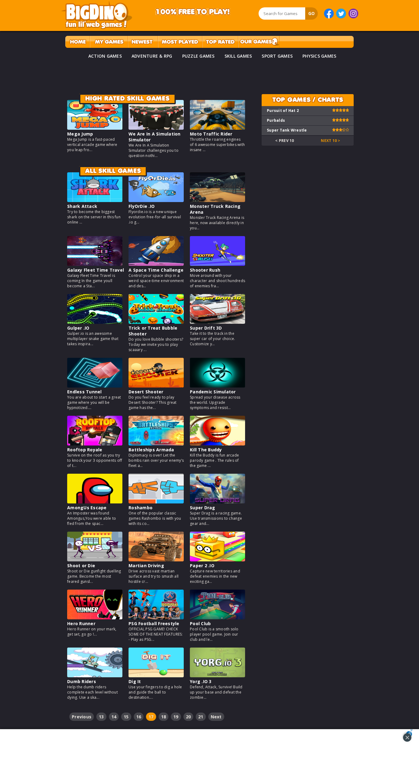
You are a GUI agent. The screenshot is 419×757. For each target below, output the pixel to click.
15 (126, 717)
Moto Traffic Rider (211, 134)
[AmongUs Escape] (94, 502)
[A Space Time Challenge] (156, 264)
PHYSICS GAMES (319, 56)
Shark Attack (82, 206)
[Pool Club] (217, 618)
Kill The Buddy (206, 450)
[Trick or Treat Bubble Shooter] (156, 322)
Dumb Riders (81, 681)
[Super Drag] (217, 502)
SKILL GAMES (238, 56)
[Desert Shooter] (156, 386)
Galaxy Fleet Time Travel (95, 270)
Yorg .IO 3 (201, 681)
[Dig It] (156, 676)
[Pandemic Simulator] (217, 386)
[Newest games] (143, 42)
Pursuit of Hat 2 (283, 110)
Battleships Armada (151, 450)
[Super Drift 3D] (217, 322)
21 (200, 717)
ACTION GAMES (105, 56)
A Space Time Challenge (156, 270)
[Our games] (258, 42)
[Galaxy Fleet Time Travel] (94, 264)
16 (138, 717)
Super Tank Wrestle (287, 130)
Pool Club (200, 623)
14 (114, 717)
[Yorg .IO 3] (217, 676)
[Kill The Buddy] (217, 444)
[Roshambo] (156, 502)
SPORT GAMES (277, 56)
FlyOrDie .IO (142, 206)
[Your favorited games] (109, 42)
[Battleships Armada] (156, 444)
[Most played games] (180, 42)
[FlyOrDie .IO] (156, 200)
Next (216, 717)
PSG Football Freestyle (154, 623)
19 (176, 717)
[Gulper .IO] (94, 322)
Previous (81, 717)
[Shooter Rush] (217, 264)
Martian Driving (146, 565)
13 (101, 717)
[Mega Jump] (94, 128)
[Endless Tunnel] (94, 386)
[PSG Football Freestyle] (156, 618)
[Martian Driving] (156, 560)
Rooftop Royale (84, 450)
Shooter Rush (205, 270)
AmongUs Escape (87, 507)
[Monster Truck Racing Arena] (217, 200)
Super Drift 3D (206, 328)
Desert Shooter (146, 392)
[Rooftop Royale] (94, 444)
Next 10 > (330, 140)
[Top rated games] (220, 42)
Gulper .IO (78, 328)
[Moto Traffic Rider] (217, 128)
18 (163, 717)
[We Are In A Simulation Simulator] (156, 128)
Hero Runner (81, 623)
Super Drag (202, 507)
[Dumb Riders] (94, 676)
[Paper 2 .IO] (217, 560)
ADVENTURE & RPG (152, 56)
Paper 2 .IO (202, 565)
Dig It (135, 681)
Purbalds (276, 120)
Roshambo (140, 507)
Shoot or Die (81, 565)
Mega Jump (80, 134)
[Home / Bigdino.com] (77, 42)
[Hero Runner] (94, 618)
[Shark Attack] (94, 200)
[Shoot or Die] (94, 560)
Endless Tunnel (84, 392)
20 (188, 717)
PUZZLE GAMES (198, 56)
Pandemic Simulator (213, 392)
